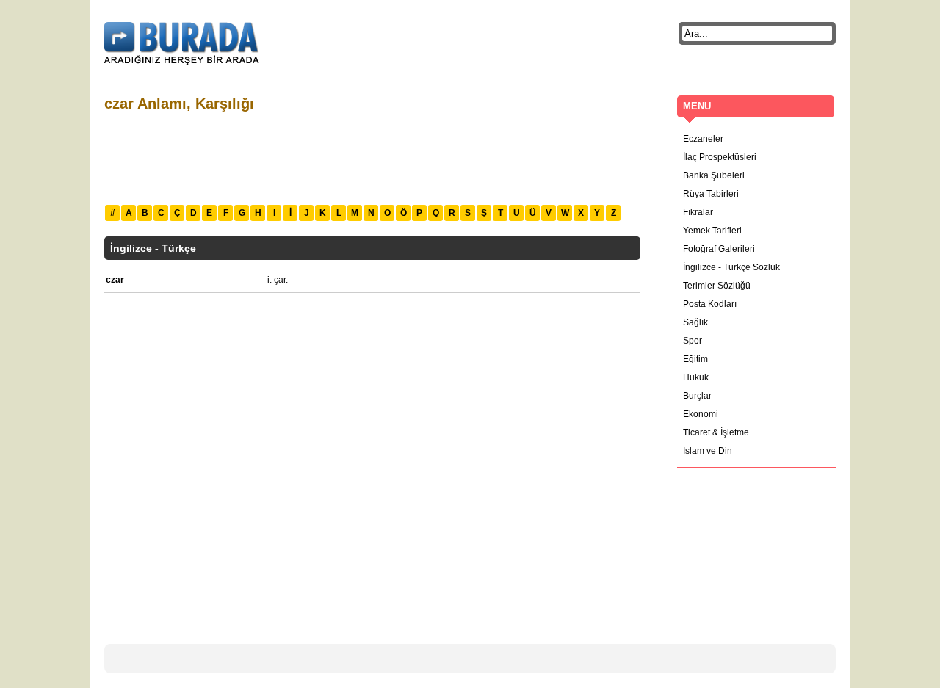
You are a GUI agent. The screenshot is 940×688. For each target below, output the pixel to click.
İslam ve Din (707, 451)
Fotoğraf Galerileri (719, 249)
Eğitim (695, 359)
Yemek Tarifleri (712, 230)
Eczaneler (703, 139)
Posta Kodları (710, 304)
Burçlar (697, 396)
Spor (692, 341)
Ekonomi (700, 414)
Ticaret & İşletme (716, 432)
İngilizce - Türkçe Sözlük (731, 267)
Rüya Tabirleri (711, 194)
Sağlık (695, 322)
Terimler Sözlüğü (717, 285)
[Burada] (181, 44)
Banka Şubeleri (714, 175)
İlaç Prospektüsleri (719, 157)
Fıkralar (698, 212)
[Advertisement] (371, 156)
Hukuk (696, 377)
